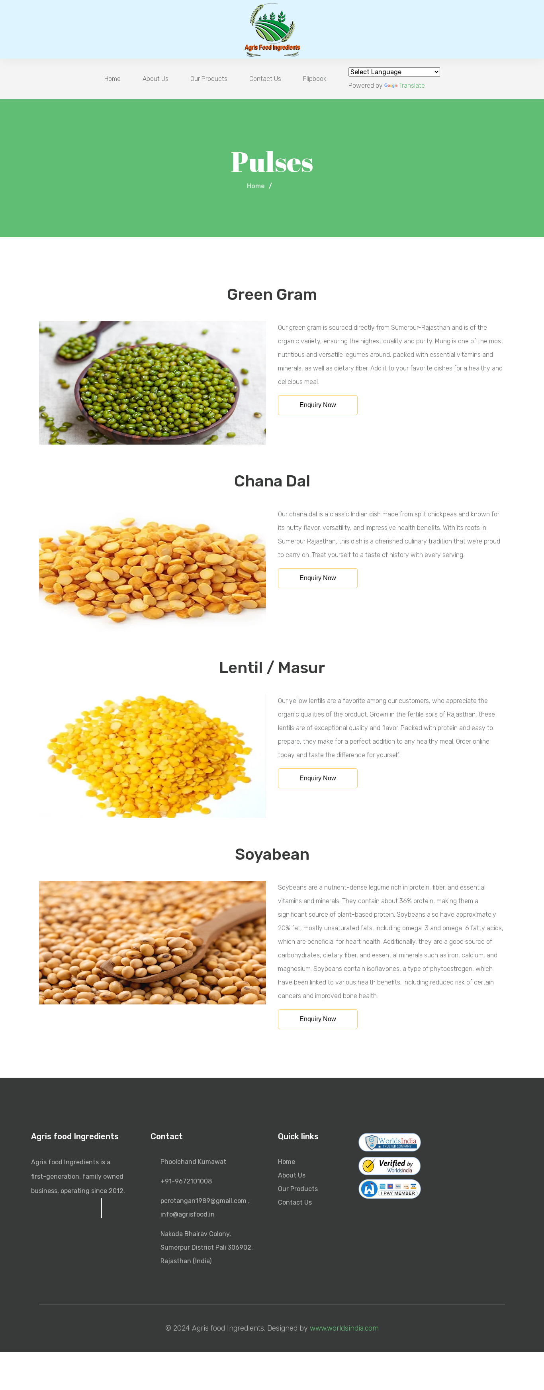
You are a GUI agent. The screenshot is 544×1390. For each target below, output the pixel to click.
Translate (412, 85)
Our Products (208, 79)
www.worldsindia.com (344, 1328)
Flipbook (315, 79)
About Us (155, 79)
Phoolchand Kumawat (193, 1162)
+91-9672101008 (186, 1181)
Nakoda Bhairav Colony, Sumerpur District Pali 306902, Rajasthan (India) (206, 1247)
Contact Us (265, 79)
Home (112, 79)
